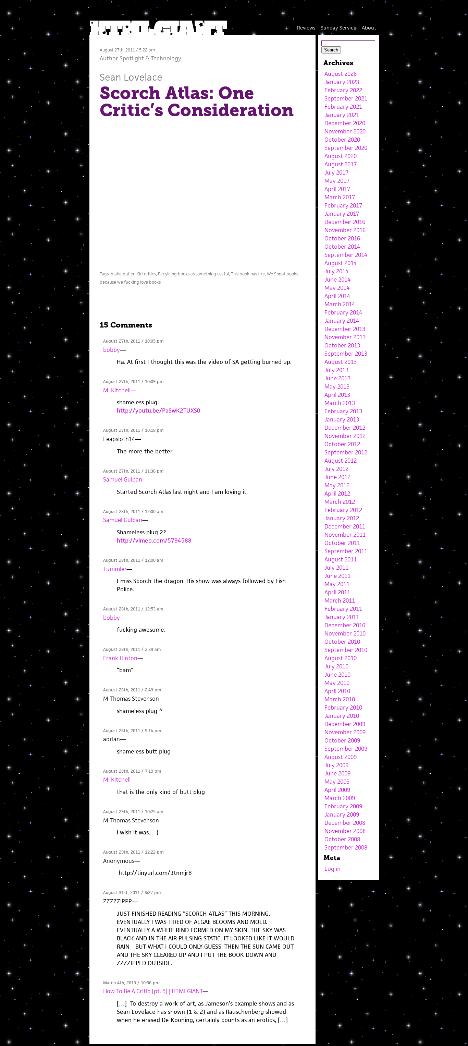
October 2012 (342, 444)
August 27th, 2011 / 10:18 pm (133, 430)
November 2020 (345, 131)
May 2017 (336, 181)
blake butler (122, 274)
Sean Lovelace (131, 77)
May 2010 (336, 683)
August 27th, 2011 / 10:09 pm (133, 381)
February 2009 (343, 806)
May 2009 (336, 781)
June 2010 (337, 674)
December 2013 (344, 329)
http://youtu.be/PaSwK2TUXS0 (158, 410)
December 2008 (344, 823)
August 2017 (340, 164)
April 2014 (337, 296)
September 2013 (345, 353)
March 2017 (339, 197)
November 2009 (345, 732)
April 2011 (337, 592)
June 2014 (337, 279)
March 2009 (339, 798)
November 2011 (345, 534)
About (369, 27)
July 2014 (336, 271)
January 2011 (341, 617)
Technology (166, 58)
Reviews (306, 27)
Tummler (114, 569)
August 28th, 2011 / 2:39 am (132, 649)
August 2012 (340, 460)
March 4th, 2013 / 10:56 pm (131, 983)
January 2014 (341, 320)
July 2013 (336, 370)
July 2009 (336, 765)
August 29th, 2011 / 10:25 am (133, 812)
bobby (111, 350)
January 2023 (341, 82)
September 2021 (345, 98)
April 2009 (337, 790)
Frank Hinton (120, 658)
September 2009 (345, 748)
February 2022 (343, 90)
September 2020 (345, 148)
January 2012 (341, 518)
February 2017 (343, 205)
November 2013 (345, 337)
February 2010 (343, 707)
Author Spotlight (122, 58)
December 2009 (344, 724)
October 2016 (342, 238)
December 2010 (344, 625)
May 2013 (336, 386)
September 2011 (345, 551)
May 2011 (336, 584)
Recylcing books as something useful (193, 274)
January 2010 (341, 716)
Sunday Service (338, 27)
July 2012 (336, 469)
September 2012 (345, 452)
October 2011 (342, 543)
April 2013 (337, 395)
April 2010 (337, 691)
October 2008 (342, 839)
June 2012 (337, 477)
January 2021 (341, 115)
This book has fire (248, 274)
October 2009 (342, 740)
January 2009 (341, 814)
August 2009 (340, 757)
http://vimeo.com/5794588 (154, 540)
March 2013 (339, 403)
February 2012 (343, 510)
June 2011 (337, 576)
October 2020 (342, 139)
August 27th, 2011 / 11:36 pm (133, 471)
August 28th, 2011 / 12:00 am (133, 511)
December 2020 (344, 123)
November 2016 (345, 230)
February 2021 (343, 106)
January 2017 (341, 213)
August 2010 (340, 658)
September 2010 (345, 650)
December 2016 (344, 222)
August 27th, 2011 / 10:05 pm (133, 341)
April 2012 (337, 493)
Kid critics (146, 274)
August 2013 (340, 362)
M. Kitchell (117, 390)
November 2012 (345, 436)
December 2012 (344, 427)
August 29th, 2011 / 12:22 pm (133, 852)
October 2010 (342, 641)
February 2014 (343, 312)
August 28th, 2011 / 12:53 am (133, 609)
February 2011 (343, 609)
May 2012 (336, 485)
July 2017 (336, 172)
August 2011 (340, 559)
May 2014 (336, 288)
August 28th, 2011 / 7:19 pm (132, 771)
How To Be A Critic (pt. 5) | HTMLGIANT (152, 991)
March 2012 (339, 502)
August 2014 (340, 263)
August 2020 (340, 156)
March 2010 (339, 699)
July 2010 (336, 666)
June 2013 (337, 378)
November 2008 (345, 831)
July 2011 (336, 567)
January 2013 (341, 419)
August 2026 (340, 74)
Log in (332, 868)
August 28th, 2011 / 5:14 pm (132, 731)
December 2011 (344, 526)
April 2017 (337, 189)
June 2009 (337, 773)
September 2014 (345, 255)
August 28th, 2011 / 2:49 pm (132, 690)
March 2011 (339, 600)
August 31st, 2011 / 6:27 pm (132, 892)
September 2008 (345, 847)
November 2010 (345, 633)
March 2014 (339, 304)
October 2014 (342, 246)
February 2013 (343, 411)
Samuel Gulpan (122, 479)
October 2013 (342, 345)
